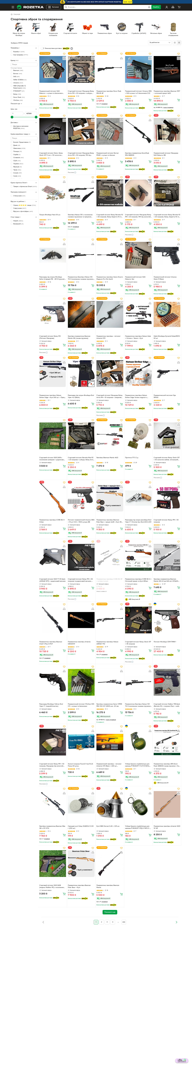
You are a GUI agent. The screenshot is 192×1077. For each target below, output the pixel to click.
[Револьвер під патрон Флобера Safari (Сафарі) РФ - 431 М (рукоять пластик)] (52, 255)
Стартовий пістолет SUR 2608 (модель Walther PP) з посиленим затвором (51, 887)
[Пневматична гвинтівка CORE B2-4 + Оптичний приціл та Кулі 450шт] (138, 557)
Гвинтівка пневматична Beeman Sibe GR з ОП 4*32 (52, 827)
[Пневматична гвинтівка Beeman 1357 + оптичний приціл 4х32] (167, 69)
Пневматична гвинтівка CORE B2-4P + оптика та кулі (109, 580)
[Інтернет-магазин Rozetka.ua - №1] (30, 7)
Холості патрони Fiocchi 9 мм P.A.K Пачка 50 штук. (80, 765)
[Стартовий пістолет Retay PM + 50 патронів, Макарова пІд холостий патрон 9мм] (52, 742)
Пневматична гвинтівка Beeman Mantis (107, 886)
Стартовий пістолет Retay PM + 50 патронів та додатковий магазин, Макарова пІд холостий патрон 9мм (81, 580)
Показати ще (15, 103)
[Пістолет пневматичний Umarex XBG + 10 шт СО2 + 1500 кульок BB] (81, 498)
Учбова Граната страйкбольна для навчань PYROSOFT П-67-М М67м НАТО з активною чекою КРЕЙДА (137, 765)
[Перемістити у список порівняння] (64, 58)
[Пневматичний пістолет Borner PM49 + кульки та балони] (109, 131)
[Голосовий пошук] (149, 7)
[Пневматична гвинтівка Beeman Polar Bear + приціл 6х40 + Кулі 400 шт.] (109, 498)
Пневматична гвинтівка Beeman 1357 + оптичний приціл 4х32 (167, 92)
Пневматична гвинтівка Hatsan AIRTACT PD (107, 643)
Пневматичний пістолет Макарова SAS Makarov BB (166, 154)
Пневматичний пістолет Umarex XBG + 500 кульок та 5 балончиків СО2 (138, 92)
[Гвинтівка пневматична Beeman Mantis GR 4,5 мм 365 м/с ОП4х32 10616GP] (167, 557)
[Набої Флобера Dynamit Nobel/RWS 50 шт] (167, 314)
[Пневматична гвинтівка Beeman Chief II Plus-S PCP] (52, 620)
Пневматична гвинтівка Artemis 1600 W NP (167, 827)
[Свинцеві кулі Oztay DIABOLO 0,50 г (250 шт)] (81, 804)
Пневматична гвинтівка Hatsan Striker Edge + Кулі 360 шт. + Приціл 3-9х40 (52, 397)
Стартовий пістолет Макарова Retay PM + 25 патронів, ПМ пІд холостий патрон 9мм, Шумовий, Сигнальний (138, 216)
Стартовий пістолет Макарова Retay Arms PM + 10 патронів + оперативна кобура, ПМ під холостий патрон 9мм (109, 397)
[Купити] (64, 100)
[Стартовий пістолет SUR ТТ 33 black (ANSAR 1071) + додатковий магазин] (52, 557)
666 (123, 922)
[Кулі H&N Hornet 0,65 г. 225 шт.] (109, 804)
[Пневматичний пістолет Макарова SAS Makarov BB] (167, 131)
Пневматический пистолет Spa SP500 (165, 396)
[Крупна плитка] (175, 42)
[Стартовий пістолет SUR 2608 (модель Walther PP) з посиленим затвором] (52, 863)
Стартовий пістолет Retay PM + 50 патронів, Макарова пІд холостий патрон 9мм (51, 765)
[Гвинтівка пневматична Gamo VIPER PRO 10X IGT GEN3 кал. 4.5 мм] (109, 682)
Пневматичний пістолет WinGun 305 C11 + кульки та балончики (81, 705)
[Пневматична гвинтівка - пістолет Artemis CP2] (109, 314)
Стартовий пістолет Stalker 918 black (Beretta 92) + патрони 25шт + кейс (167, 705)
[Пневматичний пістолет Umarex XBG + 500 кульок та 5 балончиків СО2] (138, 69)
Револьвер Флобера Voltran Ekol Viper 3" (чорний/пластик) (51, 705)
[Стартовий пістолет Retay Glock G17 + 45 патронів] (138, 620)
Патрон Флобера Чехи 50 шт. (50, 215)
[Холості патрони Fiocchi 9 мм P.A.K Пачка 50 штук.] (81, 742)
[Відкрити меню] (13, 7)
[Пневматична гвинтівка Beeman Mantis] (109, 863)
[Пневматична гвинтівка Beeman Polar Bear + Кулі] (81, 863)
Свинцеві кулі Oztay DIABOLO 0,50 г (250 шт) (81, 827)
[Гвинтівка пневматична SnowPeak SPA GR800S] (138, 131)
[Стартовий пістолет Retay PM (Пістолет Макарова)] (52, 314)
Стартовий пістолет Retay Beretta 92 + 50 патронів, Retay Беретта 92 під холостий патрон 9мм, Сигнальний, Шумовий (109, 216)
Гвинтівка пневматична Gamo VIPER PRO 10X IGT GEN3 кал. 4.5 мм (109, 705)
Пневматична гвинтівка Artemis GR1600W (79, 643)
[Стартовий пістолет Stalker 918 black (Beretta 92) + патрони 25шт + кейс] (167, 682)
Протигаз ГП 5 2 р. (132, 457)
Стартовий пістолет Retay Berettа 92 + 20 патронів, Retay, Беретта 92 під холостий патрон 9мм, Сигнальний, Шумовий (167, 216)
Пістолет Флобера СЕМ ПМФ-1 (165, 642)
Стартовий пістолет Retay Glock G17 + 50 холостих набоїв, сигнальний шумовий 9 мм (167, 459)
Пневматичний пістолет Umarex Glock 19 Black (165, 278)
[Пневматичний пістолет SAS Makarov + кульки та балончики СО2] (52, 69)
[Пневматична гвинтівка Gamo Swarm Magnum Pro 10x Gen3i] (109, 255)
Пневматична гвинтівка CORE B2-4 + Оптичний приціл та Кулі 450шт (138, 580)
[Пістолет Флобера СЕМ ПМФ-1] (167, 620)
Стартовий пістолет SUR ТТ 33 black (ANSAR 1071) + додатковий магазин (52, 580)
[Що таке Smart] (72, 48)
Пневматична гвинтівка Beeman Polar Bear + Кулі (79, 886)
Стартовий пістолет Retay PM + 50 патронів (166, 521)
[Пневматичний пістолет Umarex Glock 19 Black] (167, 255)
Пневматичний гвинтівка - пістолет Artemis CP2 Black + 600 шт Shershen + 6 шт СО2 (108, 765)
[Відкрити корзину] (179, 7)
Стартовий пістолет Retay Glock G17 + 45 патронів (138, 643)
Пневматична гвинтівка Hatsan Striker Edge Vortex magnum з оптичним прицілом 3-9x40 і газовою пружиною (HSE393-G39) (138, 397)
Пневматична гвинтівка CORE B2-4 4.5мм (51, 521)
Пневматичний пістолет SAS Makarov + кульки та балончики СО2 (51, 93)
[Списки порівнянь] (173, 7)
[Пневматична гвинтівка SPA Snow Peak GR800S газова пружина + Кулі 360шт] (167, 742)
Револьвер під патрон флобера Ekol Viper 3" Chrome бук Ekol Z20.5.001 (138, 521)
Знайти (156, 7)
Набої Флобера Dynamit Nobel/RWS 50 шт (167, 337)
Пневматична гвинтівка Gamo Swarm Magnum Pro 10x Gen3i (109, 278)
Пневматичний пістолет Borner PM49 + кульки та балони (107, 154)
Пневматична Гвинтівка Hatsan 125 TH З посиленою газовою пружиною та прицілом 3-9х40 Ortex (81, 278)
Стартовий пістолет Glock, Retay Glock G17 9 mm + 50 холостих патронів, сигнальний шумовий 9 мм (52, 154)
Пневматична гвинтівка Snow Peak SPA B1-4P (108, 92)
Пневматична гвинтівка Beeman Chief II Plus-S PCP (50, 643)
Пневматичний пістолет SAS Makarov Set (135, 278)
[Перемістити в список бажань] (64, 54)
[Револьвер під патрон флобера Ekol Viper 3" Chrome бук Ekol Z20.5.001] (138, 498)
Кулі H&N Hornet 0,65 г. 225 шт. (108, 826)
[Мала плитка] (179, 42)
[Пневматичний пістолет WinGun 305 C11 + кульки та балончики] (81, 682)
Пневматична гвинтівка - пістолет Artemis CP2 (108, 337)
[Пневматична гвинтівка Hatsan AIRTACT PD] (109, 620)
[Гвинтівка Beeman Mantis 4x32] (109, 435)
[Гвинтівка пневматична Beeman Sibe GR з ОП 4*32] (52, 804)
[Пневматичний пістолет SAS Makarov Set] (138, 255)
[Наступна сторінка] (176, 922)
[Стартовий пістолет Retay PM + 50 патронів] (167, 498)
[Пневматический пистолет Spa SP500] (167, 373)
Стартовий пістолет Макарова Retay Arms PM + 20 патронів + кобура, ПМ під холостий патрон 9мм (81, 93)
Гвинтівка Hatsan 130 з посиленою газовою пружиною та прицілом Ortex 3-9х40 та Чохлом (80, 216)
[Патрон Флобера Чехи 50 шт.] (52, 193)
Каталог (55, 7)
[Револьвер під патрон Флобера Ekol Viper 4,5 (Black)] (81, 373)
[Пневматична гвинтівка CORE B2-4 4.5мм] (52, 498)
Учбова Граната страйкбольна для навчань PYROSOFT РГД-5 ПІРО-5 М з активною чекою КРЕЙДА (138, 828)
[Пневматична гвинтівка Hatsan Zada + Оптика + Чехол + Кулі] (138, 314)
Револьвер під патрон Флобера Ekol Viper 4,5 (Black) (81, 396)
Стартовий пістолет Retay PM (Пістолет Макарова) (50, 337)
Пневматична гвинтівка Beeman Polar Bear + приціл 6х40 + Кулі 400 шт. (109, 521)
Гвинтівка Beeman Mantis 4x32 (107, 457)
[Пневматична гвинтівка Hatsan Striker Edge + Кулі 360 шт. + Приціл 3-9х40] (52, 373)
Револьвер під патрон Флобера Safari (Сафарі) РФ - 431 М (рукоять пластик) (52, 278)
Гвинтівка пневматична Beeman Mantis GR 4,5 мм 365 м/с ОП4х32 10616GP (166, 580)
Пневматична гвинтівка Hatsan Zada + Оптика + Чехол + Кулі (138, 337)
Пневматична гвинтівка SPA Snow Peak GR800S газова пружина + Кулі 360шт (167, 765)
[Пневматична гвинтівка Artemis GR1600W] (81, 620)
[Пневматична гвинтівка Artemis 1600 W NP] (167, 804)
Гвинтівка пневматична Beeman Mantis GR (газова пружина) (79, 337)
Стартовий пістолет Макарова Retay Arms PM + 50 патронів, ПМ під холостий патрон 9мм (81, 154)
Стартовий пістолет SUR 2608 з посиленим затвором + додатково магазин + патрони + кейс (51, 459)
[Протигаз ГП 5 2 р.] (138, 435)
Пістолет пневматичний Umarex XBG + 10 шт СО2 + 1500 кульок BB (81, 521)
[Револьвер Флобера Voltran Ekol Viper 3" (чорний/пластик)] (52, 682)
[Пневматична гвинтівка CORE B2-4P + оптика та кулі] (109, 557)
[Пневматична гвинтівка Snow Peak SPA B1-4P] (109, 69)
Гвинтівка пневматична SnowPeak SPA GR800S (137, 154)
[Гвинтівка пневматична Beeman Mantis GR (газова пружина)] (81, 314)
